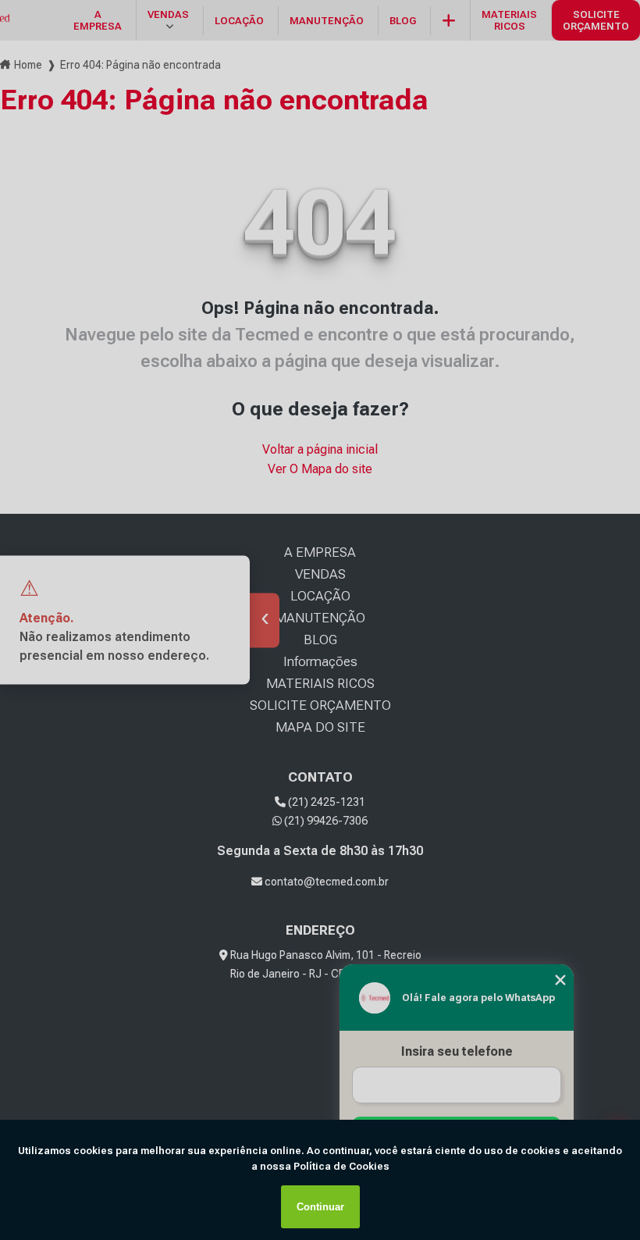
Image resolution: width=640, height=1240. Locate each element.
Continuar (320, 1207)
